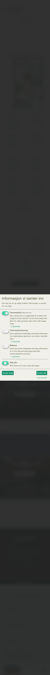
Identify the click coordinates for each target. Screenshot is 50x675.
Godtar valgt (8, 373)
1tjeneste (15, 356)
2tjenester (15, 341)
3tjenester (15, 326)
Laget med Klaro (42, 378)
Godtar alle (41, 373)
